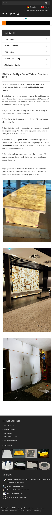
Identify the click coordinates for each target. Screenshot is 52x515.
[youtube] (18, 14)
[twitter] (3, 14)
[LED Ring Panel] (44, 470)
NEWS (29, 511)
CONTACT (36, 511)
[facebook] (7, 14)
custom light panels (10, 145)
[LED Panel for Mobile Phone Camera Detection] (32, 470)
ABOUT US (4, 511)
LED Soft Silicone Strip (12, 59)
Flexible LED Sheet (11, 46)
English (47, 7)
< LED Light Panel (8, 426)
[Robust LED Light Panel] (7, 470)
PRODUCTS (13, 511)
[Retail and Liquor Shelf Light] (7, 458)
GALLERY (22, 511)
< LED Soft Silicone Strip (10, 437)
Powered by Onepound (38, 508)
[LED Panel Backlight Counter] (43, 458)
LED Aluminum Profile (12, 65)
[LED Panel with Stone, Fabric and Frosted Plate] (19, 458)
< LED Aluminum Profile (10, 440)
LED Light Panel (9, 39)
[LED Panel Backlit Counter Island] (19, 470)
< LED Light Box (7, 433)
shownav (4, 23)
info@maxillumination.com (38, 10)
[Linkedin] (14, 14)
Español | (34, 7)
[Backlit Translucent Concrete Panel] (31, 458)
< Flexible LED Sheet (9, 429)
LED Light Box (9, 52)
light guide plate (20, 140)
